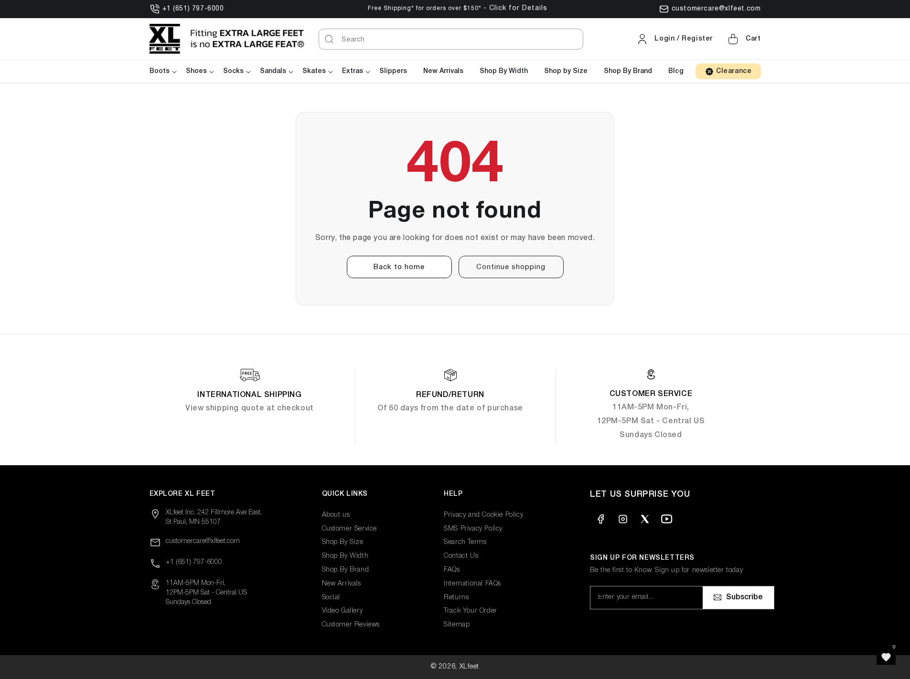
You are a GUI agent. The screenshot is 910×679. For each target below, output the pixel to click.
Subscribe (744, 597)
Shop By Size (343, 542)
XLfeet (469, 667)
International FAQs (472, 584)
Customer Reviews (351, 625)
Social (331, 598)
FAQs (452, 570)
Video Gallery (342, 611)
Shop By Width (345, 556)
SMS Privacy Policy (473, 529)
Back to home (399, 267)
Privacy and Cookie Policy (483, 515)
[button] (743, 39)
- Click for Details (515, 8)
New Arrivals (341, 584)
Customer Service (349, 529)
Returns (456, 598)
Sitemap (457, 625)
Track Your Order (470, 611)
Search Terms (465, 542)
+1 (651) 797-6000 (193, 9)
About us (336, 515)
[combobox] (451, 39)
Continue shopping (511, 267)
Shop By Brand (345, 570)
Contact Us (461, 556)
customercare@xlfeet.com (716, 9)
